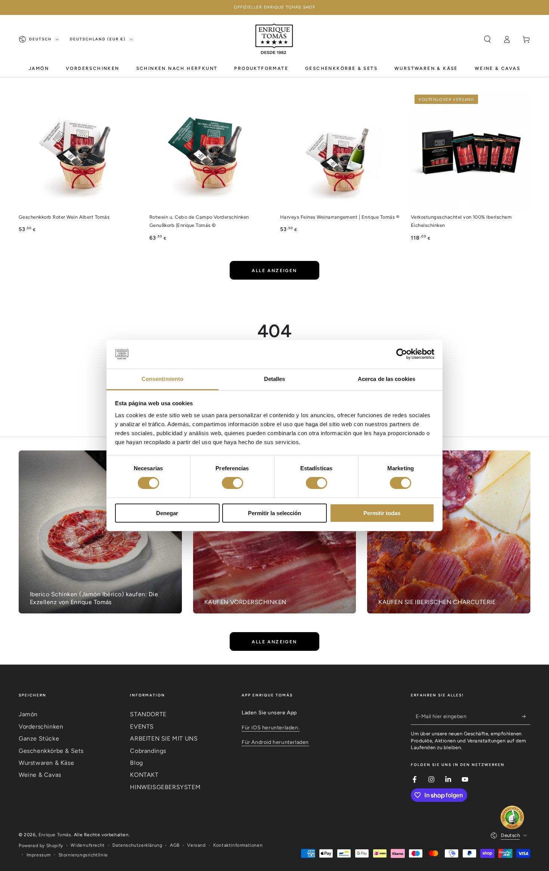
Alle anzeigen (274, 270)
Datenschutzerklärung (137, 845)
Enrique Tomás (54, 834)
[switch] (232, 483)
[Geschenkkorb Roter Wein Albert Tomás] (78, 150)
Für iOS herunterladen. (271, 727)
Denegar (167, 513)
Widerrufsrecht (88, 845)
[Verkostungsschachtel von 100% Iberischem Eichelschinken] (470, 150)
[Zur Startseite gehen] (274, 39)
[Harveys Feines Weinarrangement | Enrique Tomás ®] (340, 150)
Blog (136, 762)
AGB (175, 845)
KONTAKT (144, 774)
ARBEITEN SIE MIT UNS (164, 738)
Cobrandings (148, 750)
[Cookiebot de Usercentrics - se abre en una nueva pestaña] (401, 354)
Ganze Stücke (39, 738)
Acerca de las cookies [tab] (386, 379)
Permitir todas (381, 513)
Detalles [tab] (274, 379)
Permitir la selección (274, 513)
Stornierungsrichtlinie (83, 855)
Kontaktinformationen (238, 845)
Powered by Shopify (41, 845)
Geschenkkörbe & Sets (51, 750)
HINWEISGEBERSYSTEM (165, 787)
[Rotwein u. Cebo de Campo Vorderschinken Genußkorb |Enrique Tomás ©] (209, 150)
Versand (196, 845)
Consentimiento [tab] (162, 379)
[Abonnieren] (526, 716)
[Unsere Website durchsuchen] (487, 39)
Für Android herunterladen (275, 742)
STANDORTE (148, 714)
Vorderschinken (41, 726)
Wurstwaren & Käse (46, 762)
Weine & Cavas (40, 774)
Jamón (28, 714)
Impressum (39, 855)
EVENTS (142, 726)
